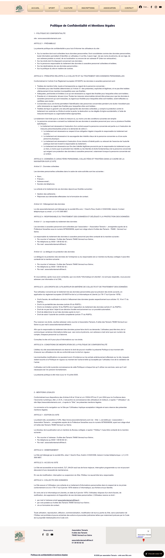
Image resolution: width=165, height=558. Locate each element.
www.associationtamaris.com (49, 38)
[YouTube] (160, 7)
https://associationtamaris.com (49, 402)
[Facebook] (151, 7)
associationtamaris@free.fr (55, 244)
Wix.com (128, 555)
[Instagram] (155, 7)
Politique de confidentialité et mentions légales (49, 555)
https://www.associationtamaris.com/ (76, 420)
